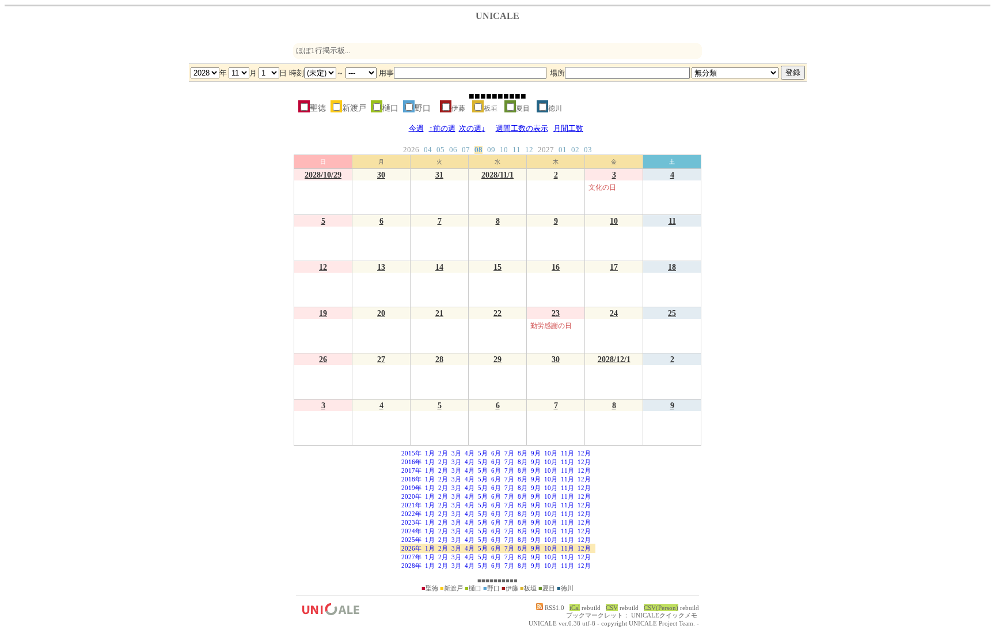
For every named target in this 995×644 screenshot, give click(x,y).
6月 (496, 453)
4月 (469, 453)
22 (497, 313)
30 (381, 174)
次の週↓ (472, 129)
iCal (574, 607)
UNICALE (543, 623)
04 (428, 150)
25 (672, 313)
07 (466, 150)
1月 (430, 453)
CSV (612, 607)
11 (516, 150)
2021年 (411, 505)
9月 (536, 453)
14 (439, 267)
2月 (443, 453)
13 (381, 267)
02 (575, 150)
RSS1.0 (553, 607)
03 (588, 150)
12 (529, 150)
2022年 (411, 513)
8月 (522, 453)
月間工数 (568, 129)
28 (439, 359)
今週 (416, 129)
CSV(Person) (661, 607)
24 (614, 313)
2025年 (411, 539)
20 (381, 313)
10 (504, 150)
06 (453, 150)
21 (439, 313)
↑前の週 (442, 129)
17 (614, 267)
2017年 (411, 470)
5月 (483, 453)
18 (672, 267)
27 (381, 359)
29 (497, 359)
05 (440, 150)
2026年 (411, 548)
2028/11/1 (497, 174)
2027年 (411, 556)
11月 (567, 453)
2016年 (411, 461)
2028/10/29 (323, 174)
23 (556, 313)
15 (497, 267)
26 (323, 359)
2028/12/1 (614, 359)
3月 (456, 453)
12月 (584, 453)
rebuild (591, 607)
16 (556, 267)
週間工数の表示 (522, 129)
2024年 (411, 531)
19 (323, 313)
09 (491, 150)
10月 (550, 453)
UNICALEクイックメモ (664, 615)
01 (563, 150)
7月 (509, 453)
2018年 (411, 479)
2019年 (411, 487)
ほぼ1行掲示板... (323, 51)
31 (439, 174)
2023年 (411, 522)
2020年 (411, 496)
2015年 (411, 453)
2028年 (411, 565)
